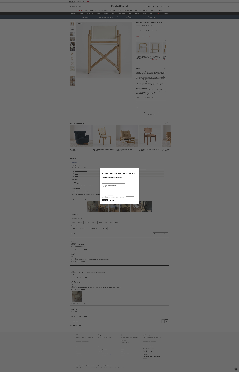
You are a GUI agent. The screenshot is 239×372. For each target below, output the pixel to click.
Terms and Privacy (111, 195)
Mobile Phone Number (108, 186)
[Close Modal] (137, 169)
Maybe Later (112, 200)
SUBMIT (105, 200)
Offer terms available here (130, 196)
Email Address (106, 179)
